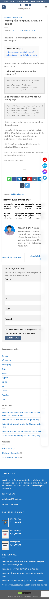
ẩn (21, 49)
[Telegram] (44, 177)
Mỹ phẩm (5, 378)
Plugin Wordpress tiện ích (11, 457)
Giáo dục (5, 373)
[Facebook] (44, 171)
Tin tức (4, 391)
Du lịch (4, 369)
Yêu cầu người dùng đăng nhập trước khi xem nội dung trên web (24, 435)
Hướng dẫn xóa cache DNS (11, 257)
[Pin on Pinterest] (29, 179)
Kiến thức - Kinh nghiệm (13, 17)
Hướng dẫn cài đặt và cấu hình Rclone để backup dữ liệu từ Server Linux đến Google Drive (23, 413)
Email (7, 309)
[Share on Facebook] (14, 179)
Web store (5, 395)
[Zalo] (44, 165)
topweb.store (13, 504)
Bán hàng (5, 356)
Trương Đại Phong (31, 30)
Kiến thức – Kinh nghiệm (10, 453)
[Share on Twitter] (19, 179)
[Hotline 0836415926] (44, 159)
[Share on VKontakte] (34, 179)
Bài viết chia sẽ (7, 449)
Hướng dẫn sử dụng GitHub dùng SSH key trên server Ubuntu (23, 431)
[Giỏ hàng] (45, 7)
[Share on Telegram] (27, 185)
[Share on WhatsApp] (9, 179)
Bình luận (8, 279)
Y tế (3, 399)
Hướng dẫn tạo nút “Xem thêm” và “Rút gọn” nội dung (20, 420)
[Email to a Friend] (24, 179)
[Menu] (4, 7)
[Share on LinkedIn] (39, 179)
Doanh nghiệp (6, 365)
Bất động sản (6, 360)
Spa (3, 386)
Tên (6, 299)
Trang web (8, 319)
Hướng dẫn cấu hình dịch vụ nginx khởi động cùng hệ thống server (22, 425)
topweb (24, 5)
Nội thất (5, 382)
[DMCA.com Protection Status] (24, 593)
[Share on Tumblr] (22, 185)
